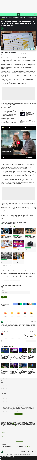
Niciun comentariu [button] (31, 341)
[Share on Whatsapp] (21, 304)
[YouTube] (32, 322)
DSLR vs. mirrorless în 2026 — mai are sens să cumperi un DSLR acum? (30, 237)
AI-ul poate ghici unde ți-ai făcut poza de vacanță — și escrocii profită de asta (17, 237)
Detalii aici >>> (29, 446)
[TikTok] (31, 451)
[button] (2, 14)
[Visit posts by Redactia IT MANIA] (2, 322)
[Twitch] (32, 451)
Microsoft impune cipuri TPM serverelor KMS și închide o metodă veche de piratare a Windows (27, 121)
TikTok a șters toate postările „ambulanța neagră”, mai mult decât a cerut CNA (17, 275)
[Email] (30, 304)
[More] (35, 306)
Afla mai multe (18, 413)
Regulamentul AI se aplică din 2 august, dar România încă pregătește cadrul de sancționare (5, 356)
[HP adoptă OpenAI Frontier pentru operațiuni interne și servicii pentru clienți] (23, 365)
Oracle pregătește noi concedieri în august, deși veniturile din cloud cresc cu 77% (18, 273)
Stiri (2, 352)
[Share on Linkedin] (24, 304)
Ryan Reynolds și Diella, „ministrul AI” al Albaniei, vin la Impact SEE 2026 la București (18, 250)
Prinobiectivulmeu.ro (5, 435)
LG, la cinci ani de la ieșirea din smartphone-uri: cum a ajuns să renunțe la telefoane (18, 276)
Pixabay (14, 425)
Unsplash (11, 425)
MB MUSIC (3, 432)
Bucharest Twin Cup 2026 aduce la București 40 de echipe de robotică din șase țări (14, 371)
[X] (31, 322)
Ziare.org (3, 436)
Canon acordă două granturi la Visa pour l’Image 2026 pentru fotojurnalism (6, 262)
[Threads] (34, 451)
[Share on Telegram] (26, 304)
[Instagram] (34, 322)
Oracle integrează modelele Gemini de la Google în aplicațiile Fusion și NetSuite (31, 371)
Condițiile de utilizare (14, 298)
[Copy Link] (33, 304)
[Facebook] (25, 451)
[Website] (28, 322)
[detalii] (13, 423)
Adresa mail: (3, 290)
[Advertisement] (18, 6)
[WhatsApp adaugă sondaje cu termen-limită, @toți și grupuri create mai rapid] (32, 350)
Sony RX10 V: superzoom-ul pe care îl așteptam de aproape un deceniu (30, 250)
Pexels (8, 425)
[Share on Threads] (28, 304)
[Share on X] (19, 304)
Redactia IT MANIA (8, 27)
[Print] (35, 304)
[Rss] (35, 322)
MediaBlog (4, 431)
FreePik (17, 425)
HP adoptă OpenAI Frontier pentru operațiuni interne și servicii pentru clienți (23, 371)
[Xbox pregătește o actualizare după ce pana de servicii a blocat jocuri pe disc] (22, 114)
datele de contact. (19, 441)
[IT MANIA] (18, 14)
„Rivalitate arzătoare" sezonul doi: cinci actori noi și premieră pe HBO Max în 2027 (18, 262)
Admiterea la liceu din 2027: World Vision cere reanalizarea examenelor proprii (6, 250)
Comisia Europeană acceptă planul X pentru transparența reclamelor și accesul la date (23, 356)
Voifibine (3, 433)
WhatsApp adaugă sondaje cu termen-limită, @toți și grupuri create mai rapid (32, 356)
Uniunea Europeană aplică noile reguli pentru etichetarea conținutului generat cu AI (5, 371)
